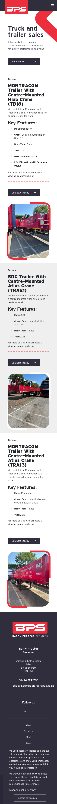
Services (28, 731)
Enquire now (18, 61)
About (28, 725)
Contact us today (20, 192)
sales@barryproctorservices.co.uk (28, 686)
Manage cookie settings (22, 790)
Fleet (28, 737)
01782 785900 (28, 679)
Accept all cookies (27, 798)
